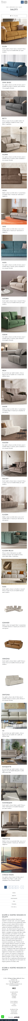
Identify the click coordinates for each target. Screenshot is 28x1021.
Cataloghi (14, 996)
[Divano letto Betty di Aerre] (14, 103)
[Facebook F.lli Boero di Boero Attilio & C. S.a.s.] (13, 988)
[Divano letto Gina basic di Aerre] (14, 67)
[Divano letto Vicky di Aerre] (14, 175)
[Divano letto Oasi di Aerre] (14, 211)
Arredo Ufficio (14, 1012)
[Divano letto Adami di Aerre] (14, 319)
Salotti (20, 7)
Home (7, 7)
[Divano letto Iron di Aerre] (14, 356)
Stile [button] (14, 901)
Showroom (14, 993)
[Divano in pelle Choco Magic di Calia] (14, 860)
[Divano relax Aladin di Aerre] (14, 536)
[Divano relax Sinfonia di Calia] (14, 680)
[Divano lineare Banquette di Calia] (14, 752)
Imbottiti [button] (14, 895)
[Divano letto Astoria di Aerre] (14, 283)
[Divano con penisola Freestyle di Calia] (14, 824)
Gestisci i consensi (13, 1020)
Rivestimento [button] (14, 898)
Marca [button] (14, 892)
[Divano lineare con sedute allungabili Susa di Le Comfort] (14, 572)
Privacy (2, 1020)
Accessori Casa (14, 1010)
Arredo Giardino (14, 1013)
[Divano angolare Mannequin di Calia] (14, 788)
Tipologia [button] (14, 904)
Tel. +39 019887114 (14, 982)
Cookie (6, 1020)
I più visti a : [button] (14, 907)
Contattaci (14, 997)
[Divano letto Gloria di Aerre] (14, 139)
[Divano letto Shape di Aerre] (14, 392)
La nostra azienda (14, 992)
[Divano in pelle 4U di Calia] (14, 716)
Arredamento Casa (14, 7)
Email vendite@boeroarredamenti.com (14, 984)
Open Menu (25, 2)
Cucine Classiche (14, 1002)
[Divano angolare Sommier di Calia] (14, 608)
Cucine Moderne (14, 1001)
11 (22, 887)
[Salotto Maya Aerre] (14, 248)
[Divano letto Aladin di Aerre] (14, 500)
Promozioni (14, 1005)
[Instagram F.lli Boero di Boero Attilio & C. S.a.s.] (15, 988)
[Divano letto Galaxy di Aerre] (14, 464)
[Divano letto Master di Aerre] (14, 428)
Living (14, 1004)
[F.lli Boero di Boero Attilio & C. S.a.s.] (14, 2)
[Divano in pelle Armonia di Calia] (14, 644)
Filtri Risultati (14, 16)
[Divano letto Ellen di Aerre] (14, 31)
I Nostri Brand (14, 995)
